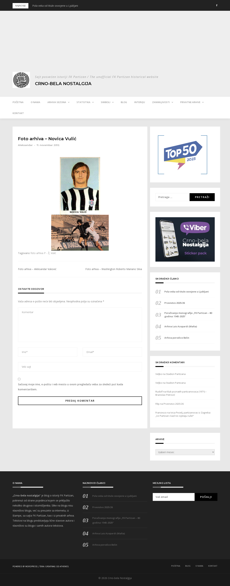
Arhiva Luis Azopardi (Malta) (180, 326)
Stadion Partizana (176, 374)
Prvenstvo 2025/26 (174, 302)
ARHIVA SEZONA (56, 102)
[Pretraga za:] (172, 197)
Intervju (139, 102)
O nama (35, 102)
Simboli (105, 102)
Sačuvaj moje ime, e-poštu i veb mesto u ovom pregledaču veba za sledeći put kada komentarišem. (70, 387)
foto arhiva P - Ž (40, 253)
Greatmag (50, 566)
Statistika (83, 102)
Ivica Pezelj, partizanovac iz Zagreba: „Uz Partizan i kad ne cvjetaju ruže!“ (183, 414)
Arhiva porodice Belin (176, 337)
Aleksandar (25, 145)
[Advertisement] (115, 45)
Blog (124, 102)
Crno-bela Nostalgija (63, 83)
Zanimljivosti (161, 102)
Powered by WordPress (25, 566)
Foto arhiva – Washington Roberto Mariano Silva (113, 269)
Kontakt (18, 113)
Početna (18, 102)
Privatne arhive (190, 102)
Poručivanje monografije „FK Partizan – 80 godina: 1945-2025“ (188, 314)
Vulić (53, 253)
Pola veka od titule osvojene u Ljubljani (55, 5)
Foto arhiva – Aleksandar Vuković (37, 269)
